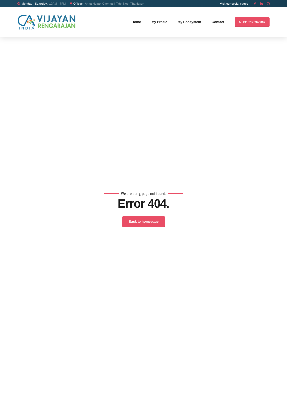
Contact (218, 22)
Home (136, 22)
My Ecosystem (189, 22)
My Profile (159, 22)
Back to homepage (144, 221)
